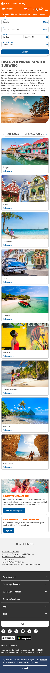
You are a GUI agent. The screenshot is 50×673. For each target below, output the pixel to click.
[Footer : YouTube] (23, 631)
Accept (25, 668)
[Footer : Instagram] (10, 631)
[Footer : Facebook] (3, 631)
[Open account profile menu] (41, 9)
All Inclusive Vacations (10, 551)
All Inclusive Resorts (12, 591)
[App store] (8, 638)
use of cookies (32, 662)
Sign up (9, 530)
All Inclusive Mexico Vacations (13, 557)
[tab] (13, 133)
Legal (5, 606)
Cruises (42, 14)
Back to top (25, 623)
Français (14, 645)
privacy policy (14, 662)
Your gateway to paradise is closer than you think (21, 564)
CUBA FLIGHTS (8, 559)
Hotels (34, 14)
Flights (14, 14)
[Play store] (24, 638)
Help (5, 613)
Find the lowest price (14, 510)
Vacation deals (9, 576)
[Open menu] (46, 9)
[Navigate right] (47, 133)
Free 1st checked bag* (15, 3)
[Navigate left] (3, 133)
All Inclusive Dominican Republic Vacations (18, 554)
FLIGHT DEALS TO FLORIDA (13, 562)
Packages (5, 14)
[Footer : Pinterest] (29, 631)
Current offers (24, 14)
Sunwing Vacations (11, 599)
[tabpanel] (25, 304)
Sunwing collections (11, 584)
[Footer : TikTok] (36, 631)
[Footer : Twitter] (16, 631)
